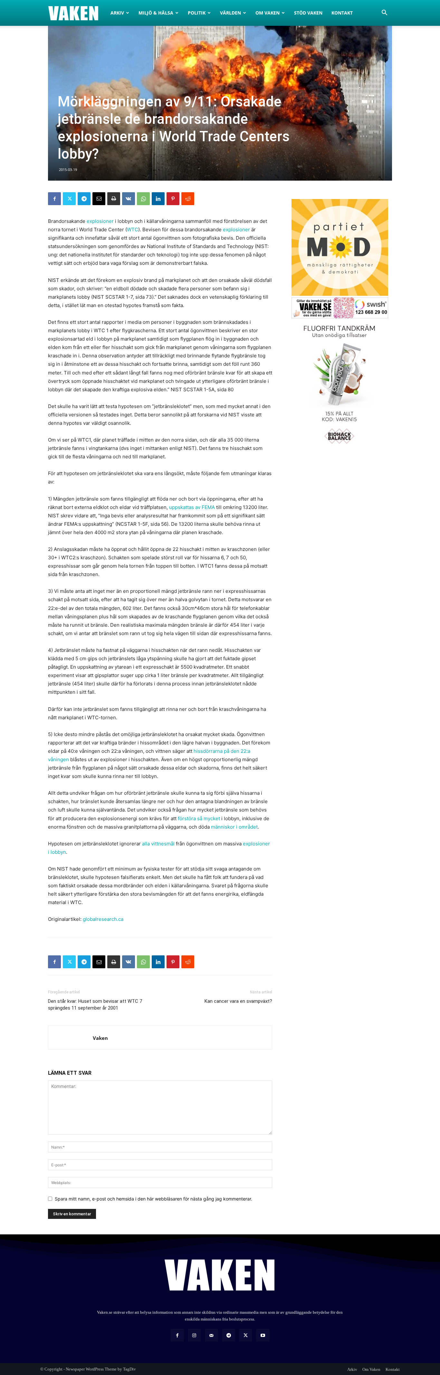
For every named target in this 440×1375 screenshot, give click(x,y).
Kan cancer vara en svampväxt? (238, 1001)
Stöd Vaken (308, 13)
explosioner (100, 221)
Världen (230, 13)
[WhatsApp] (143, 198)
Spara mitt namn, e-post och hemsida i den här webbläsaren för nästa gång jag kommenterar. (153, 1198)
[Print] (113, 198)
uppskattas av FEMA (192, 507)
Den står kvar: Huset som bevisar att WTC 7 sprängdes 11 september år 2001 (95, 1004)
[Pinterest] (173, 198)
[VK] (128, 198)
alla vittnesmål (158, 844)
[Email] (98, 198)
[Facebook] (54, 198)
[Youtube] (262, 1335)
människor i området (234, 827)
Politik (197, 13)
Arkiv (117, 13)
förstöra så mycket (199, 818)
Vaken (100, 1038)
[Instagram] (194, 1335)
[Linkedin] (158, 198)
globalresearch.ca (103, 919)
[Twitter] (69, 198)
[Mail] (211, 1335)
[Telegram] (84, 198)
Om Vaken (267, 13)
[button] (384, 13)
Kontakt (342, 13)
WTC (132, 229)
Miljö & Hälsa (156, 13)
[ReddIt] (187, 198)
